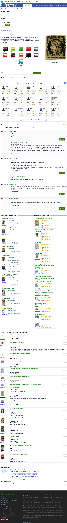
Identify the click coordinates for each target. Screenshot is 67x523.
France (2, 496)
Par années (12, 8)
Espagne (36, 57)
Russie (5, 57)
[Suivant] (43, 83)
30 (33, 83)
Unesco (35, 471)
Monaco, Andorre (5, 498)
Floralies (22, 476)
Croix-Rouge (19, 471)
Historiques (25, 471)
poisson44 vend (12, 310)
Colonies (21, 51)
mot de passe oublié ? (6, 30)
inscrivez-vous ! (4, 31)
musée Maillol (30, 349)
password (3, 18)
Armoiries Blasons (21, 474)
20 (31, 83)
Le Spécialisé (38, 6)
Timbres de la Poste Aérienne (16, 470)
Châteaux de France (21, 473)
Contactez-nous (27, 522)
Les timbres (4, 8)
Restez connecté (6, 22)
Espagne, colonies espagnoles (8, 513)
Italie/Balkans (28, 57)
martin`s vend (11, 290)
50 (38, 83)
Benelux (13, 51)
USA (36, 51)
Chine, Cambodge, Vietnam (7, 508)
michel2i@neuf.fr (15, 190)
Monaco (28, 51)
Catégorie (5, 127)
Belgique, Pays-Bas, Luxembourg (9, 500)
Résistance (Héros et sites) (27, 477)
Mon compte (62, 6)
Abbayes (29, 473)
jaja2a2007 (6, 198)
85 (41, 83)
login (2, 14)
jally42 (5, 158)
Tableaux (29, 474)
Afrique (5, 51)
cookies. (13, 1)
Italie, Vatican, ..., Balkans (7, 511)
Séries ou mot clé (33, 8)
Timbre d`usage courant (28, 470)
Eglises (18, 477)
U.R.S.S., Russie (5, 506)
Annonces (53, 6)
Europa (30, 471)
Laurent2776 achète (46, 270)
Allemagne (13, 57)
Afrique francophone (5, 502)
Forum (46, 6)
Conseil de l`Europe (30, 476)
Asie (21, 57)
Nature (17, 476)
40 (36, 83)
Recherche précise (22, 8)
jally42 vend (11, 220)
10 (28, 83)
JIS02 (5, 131)
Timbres (28, 6)
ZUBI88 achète (45, 220)
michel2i (6, 184)
